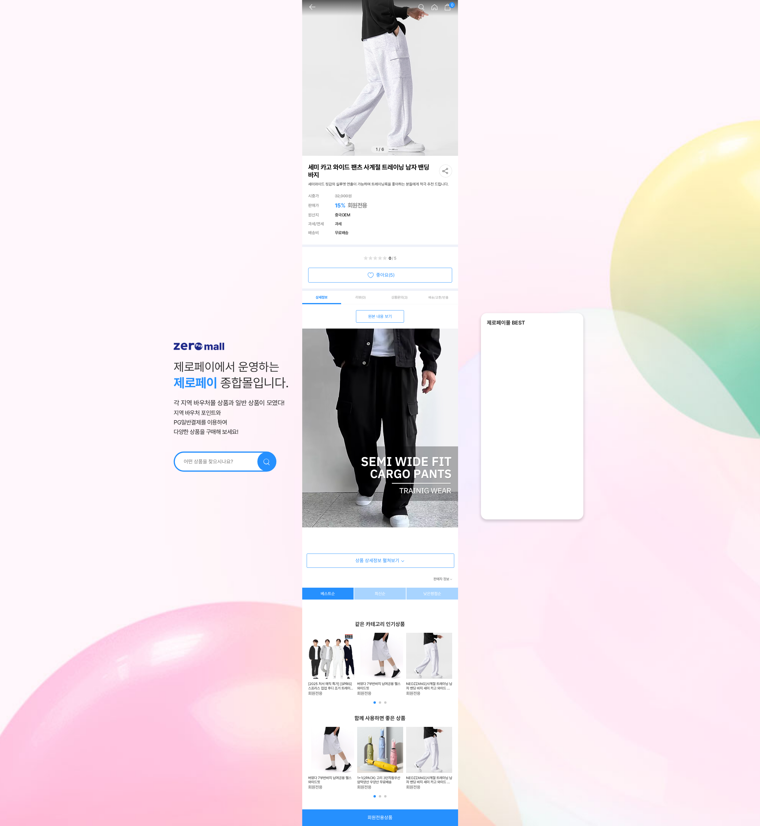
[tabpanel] (331, 664)
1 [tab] (375, 704)
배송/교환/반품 (438, 297)
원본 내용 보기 (380, 316)
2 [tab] (380, 704)
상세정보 (321, 297)
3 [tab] (386, 704)
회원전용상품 (380, 817)
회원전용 (357, 205)
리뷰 (360, 297)
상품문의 (399, 297)
